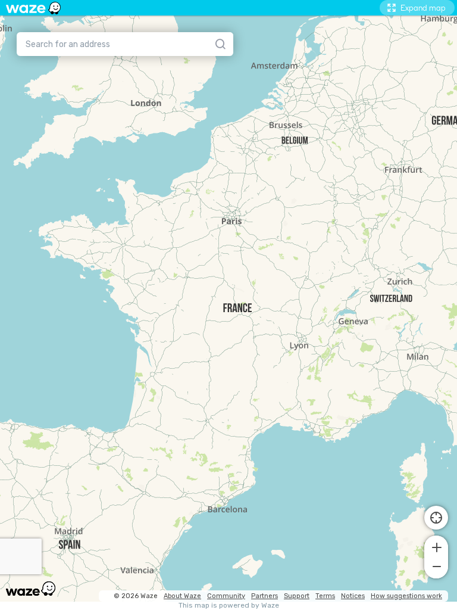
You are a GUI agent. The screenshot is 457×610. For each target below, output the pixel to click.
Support (296, 596)
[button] (436, 546)
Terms (325, 596)
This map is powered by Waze (229, 605)
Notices (353, 596)
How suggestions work (406, 596)
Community (226, 596)
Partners (264, 596)
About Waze (182, 596)
